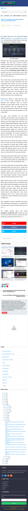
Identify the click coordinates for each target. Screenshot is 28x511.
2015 (5, 459)
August (6, 412)
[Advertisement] (11, 30)
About (4, 488)
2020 (5, 398)
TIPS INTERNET (5, 371)
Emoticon (5, 312)
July (6, 414)
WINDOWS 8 (4, 382)
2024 (5, 393)
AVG (11, 15)
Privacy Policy (6, 485)
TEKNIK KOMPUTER (17, 15)
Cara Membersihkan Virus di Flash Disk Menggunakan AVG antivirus (7, 257)
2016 (5, 404)
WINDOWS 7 (4, 380)
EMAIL (3, 362)
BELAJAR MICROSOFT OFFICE (8, 354)
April (6, 418)
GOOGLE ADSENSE (6, 365)
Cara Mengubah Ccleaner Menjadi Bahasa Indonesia (19, 268)
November (7, 407)
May (6, 417)
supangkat (5, 284)
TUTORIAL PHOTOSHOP (7, 377)
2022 (5, 394)
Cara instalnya (5, 100)
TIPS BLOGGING (5, 368)
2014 (5, 461)
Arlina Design (12, 509)
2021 (5, 396)
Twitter (14, 231)
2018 (5, 401)
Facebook (14, 227)
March (6, 420)
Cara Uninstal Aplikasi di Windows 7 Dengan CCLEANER (7, 280)
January (7, 458)
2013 (5, 463)
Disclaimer (5, 483)
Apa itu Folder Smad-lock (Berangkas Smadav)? (15, 438)
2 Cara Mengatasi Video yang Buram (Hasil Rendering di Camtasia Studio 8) (20, 280)
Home (2, 15)
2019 (5, 399)
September (7, 410)
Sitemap (4, 487)
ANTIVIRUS (6, 15)
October (7, 409)
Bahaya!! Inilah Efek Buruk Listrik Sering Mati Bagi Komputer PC (6, 268)
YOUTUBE (4, 385)
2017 (5, 402)
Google (14, 223)
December (7, 406)
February (7, 456)
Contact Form (6, 482)
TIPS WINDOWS (5, 374)
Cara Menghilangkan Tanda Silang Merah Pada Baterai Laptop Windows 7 (14, 291)
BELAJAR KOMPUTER (6, 351)
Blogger (23, 509)
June (6, 415)
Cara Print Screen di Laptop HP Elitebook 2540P (20, 257)
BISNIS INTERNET (5, 356)
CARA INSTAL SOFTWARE (7, 359)
